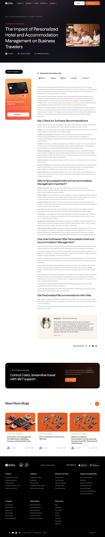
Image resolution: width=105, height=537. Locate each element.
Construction (33, 480)
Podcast (57, 513)
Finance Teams (59, 477)
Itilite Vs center (9, 515)
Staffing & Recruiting (35, 477)
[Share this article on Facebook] (89, 346)
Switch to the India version (48, 465)
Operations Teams (60, 485)
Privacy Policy (27, 532)
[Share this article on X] (86, 346)
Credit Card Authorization (86, 483)
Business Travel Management (18, 16)
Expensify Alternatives (36, 513)
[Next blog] (97, 404)
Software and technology (37, 488)
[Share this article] (96, 346)
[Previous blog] (91, 404)
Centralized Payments (86, 485)
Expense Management (11, 480)
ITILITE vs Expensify (10, 518)
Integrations (58, 507)
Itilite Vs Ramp (9, 510)
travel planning (42, 223)
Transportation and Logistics (37, 485)
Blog (6, 16)
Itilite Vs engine (9, 513)
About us (57, 515)
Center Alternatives (35, 515)
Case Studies (58, 510)
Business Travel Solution (11, 477)
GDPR (44, 532)
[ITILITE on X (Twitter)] (9, 533)
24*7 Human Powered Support (88, 491)
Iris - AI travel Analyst (86, 477)
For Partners (58, 521)
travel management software (70, 103)
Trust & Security (37, 532)
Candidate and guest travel (12, 485)
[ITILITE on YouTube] (13, 533)
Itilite (38, 299)
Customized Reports (85, 488)
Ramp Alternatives (35, 510)
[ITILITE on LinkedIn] (16, 533)
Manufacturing (34, 483)
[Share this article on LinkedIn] (93, 346)
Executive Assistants (60, 483)
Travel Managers (59, 480)
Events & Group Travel (11, 488)
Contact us (58, 518)
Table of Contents (13, 72)
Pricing (36, 3)
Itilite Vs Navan (9, 507)
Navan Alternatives (35, 505)
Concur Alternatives (35, 507)
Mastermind (83, 480)
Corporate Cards (9, 483)
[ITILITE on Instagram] (19, 533)
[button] (20, 3)
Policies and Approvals (86, 493)
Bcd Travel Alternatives (36, 518)
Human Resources (60, 488)
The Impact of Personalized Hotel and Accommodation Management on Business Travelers (35, 16)
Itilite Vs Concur (9, 505)
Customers (58, 524)
